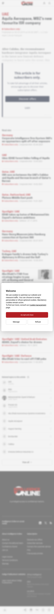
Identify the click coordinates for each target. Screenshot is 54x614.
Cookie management (37, 305)
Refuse (38, 322)
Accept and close (27, 315)
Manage (16, 322)
